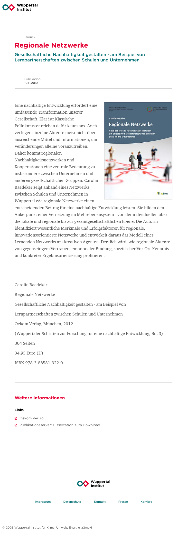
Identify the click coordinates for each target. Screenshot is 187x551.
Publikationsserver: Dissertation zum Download (59, 425)
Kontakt (100, 501)
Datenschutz (72, 501)
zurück (30, 37)
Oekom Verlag (31, 418)
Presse (123, 501)
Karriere (146, 501)
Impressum (43, 501)
